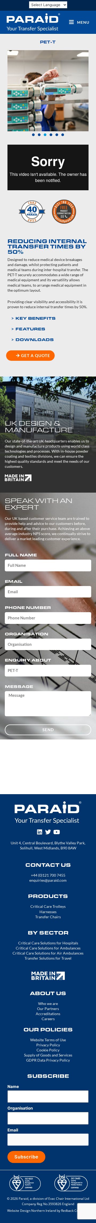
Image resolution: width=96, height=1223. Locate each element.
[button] (12, 90)
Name (13, 1086)
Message (19, 686)
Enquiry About (28, 660)
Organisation (26, 634)
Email (13, 581)
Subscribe (26, 1156)
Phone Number (28, 607)
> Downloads (32, 339)
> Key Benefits (33, 318)
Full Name (21, 555)
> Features (28, 328)
